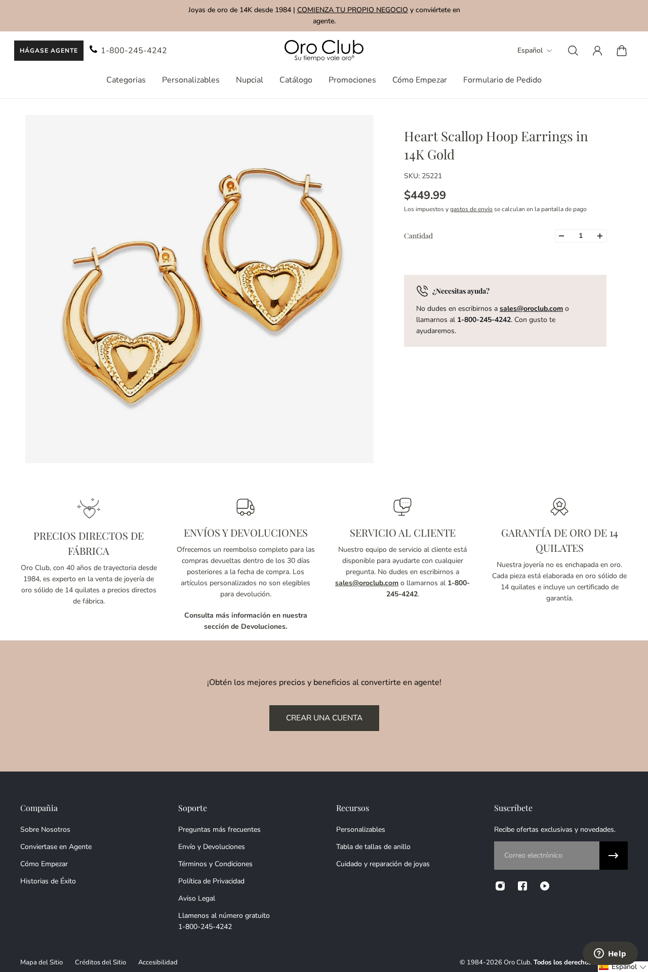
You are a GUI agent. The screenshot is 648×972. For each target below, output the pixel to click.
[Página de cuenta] (597, 50)
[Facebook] (522, 886)
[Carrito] (622, 50)
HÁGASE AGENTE (49, 51)
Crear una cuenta (324, 717)
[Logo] (324, 51)
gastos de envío (471, 209)
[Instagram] (500, 886)
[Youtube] (545, 886)
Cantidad (418, 235)
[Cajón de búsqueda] (573, 50)
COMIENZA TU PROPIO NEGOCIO (352, 10)
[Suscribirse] (613, 855)
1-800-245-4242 (134, 50)
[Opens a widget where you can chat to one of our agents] (610, 954)
